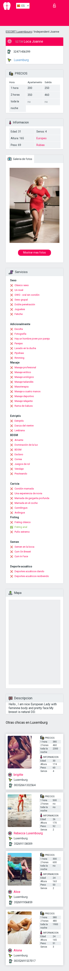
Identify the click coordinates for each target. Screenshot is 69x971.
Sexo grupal (21, 299)
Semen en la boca (24, 546)
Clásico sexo (22, 285)
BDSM (18, 449)
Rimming (19, 357)
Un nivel (19, 290)
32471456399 (21, 51)
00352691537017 (24, 961)
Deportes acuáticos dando (29, 571)
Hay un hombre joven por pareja (32, 338)
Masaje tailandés (24, 381)
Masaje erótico (23, 372)
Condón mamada (24, 488)
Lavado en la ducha (25, 348)
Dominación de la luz (26, 444)
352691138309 (23, 843)
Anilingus (20, 512)
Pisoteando (21, 473)
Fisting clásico (23, 522)
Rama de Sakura (24, 405)
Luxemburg (21, 60)
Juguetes (20, 309)
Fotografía (20, 333)
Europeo (41, 138)
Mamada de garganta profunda (32, 498)
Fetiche (19, 314)
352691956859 (23, 902)
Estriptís (19, 420)
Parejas (19, 343)
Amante (19, 440)
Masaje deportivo (24, 396)
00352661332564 (24, 785)
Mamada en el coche (26, 503)
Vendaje (19, 468)
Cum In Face (21, 556)
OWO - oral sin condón (27, 294)
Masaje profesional (25, 367)
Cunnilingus (21, 507)
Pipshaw (19, 353)
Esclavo (19, 454)
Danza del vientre (24, 425)
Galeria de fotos (22, 159)
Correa (18, 459)
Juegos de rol (22, 464)
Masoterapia (22, 386)
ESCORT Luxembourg (19, 31)
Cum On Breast (23, 551)
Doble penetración (25, 304)
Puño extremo (22, 531)
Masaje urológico (24, 377)
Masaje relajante (24, 401)
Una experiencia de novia (28, 493)
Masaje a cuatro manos (27, 391)
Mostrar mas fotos (34, 252)
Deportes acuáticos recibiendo (32, 576)
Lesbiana (20, 430)
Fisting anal (21, 527)
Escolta (19, 329)
